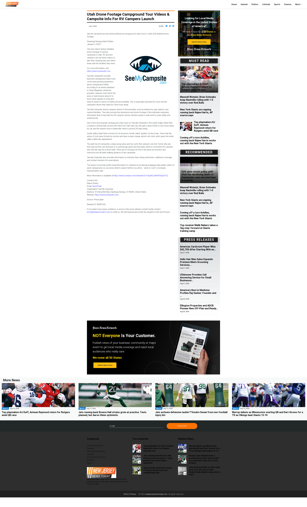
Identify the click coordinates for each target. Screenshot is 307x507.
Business (90, 448)
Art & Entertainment (95, 445)
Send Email (96, 186)
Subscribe (182, 426)
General (244, 4)
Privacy (133, 494)
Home (235, 4)
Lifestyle (266, 4)
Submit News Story (199, 42)
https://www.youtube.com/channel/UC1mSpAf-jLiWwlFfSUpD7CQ (141, 175)
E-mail (112, 426)
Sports (277, 4)
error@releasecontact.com (98, 212)
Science (287, 4)
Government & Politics (96, 457)
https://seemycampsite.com (98, 71)
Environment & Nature (96, 451)
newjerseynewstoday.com (156, 494)
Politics (254, 4)
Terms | (126, 494)
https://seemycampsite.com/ (107, 195)
